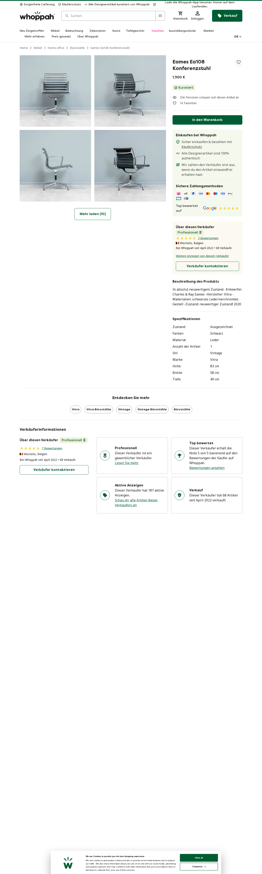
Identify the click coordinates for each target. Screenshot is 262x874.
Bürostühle (77, 48)
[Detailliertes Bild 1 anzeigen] (55, 91)
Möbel (38, 48)
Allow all (199, 858)
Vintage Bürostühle (152, 409)
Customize (197, 866)
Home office (56, 48)
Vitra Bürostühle (98, 409)
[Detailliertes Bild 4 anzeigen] (130, 165)
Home (24, 48)
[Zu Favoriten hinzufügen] (238, 62)
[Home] (37, 15)
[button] (197, 4)
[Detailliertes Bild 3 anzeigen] (55, 165)
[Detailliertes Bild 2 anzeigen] (130, 91)
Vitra (75, 409)
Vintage (124, 409)
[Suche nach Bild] (160, 15)
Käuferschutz (192, 146)
